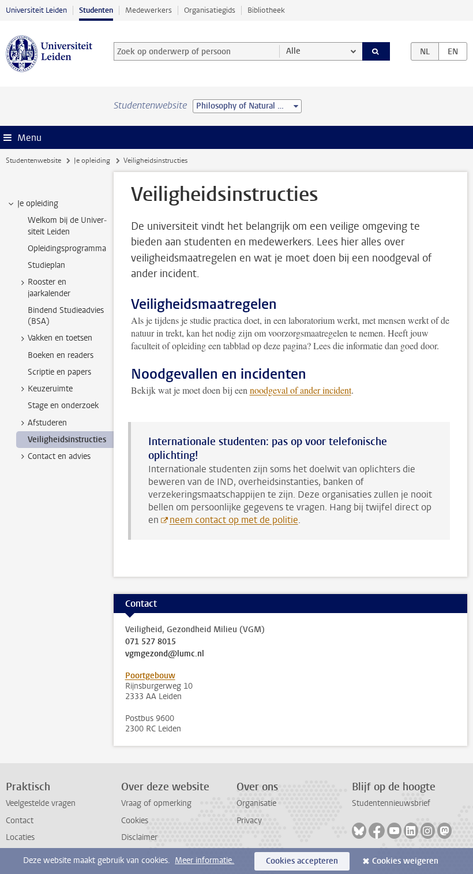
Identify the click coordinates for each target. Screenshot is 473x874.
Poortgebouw (150, 675)
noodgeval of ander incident (300, 390)
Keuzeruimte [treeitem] (50, 388)
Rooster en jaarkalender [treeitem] (49, 287)
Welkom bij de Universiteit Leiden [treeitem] (67, 226)
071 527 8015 (150, 642)
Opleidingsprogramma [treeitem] (67, 248)
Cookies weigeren (405, 861)
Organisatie (256, 803)
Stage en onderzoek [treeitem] (63, 405)
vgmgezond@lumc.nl (164, 654)
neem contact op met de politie (234, 520)
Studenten (96, 10)
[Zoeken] (376, 51)
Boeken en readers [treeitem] (60, 355)
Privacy (249, 820)
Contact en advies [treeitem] (59, 456)
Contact (19, 820)
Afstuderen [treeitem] (47, 422)
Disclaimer (139, 837)
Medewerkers (148, 10)
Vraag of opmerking (156, 803)
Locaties (20, 837)
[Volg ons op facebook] (377, 831)
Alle (293, 51)
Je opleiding (92, 160)
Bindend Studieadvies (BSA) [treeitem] (66, 316)
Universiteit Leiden (36, 10)
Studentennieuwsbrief (391, 803)
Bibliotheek (266, 10)
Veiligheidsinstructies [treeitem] (67, 439)
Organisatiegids (209, 10)
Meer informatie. (204, 860)
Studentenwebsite (33, 160)
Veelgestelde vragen (41, 803)
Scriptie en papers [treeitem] (59, 372)
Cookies (134, 820)
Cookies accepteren (302, 861)
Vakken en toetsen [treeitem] (60, 338)
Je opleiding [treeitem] (37, 203)
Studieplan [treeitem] (46, 265)
